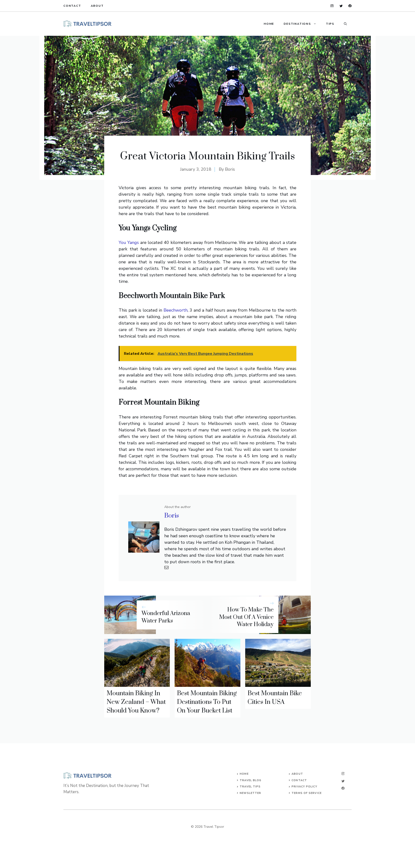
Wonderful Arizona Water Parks (165, 617)
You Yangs (129, 242)
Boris (230, 169)
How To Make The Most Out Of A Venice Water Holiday (246, 617)
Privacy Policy (304, 786)
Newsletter (250, 793)
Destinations (297, 24)
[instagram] (332, 5)
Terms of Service (307, 793)
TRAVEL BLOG (250, 780)
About (97, 6)
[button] (345, 24)
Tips (330, 24)
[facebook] (350, 5)
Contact (72, 6)
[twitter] (341, 5)
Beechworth (176, 310)
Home (269, 24)
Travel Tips (250, 786)
